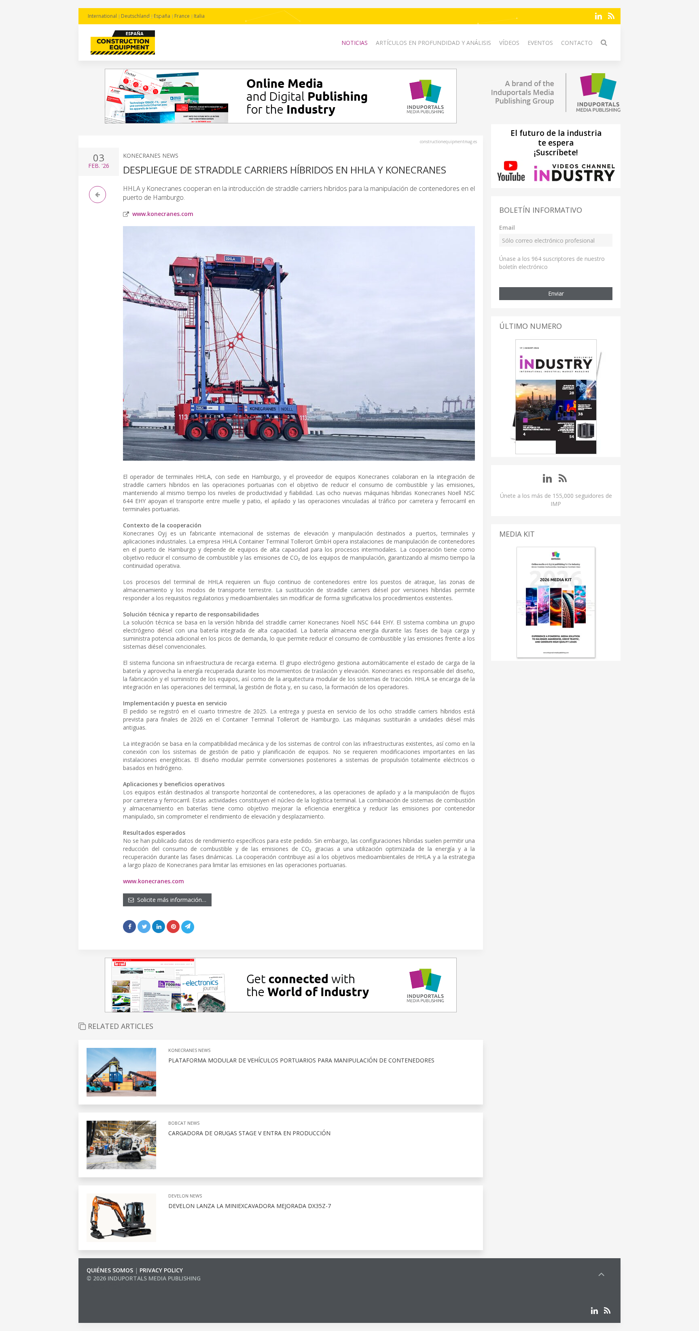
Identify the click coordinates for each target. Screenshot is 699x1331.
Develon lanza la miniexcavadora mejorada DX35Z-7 (249, 1206)
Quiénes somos (110, 1270)
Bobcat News (183, 1123)
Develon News (185, 1196)
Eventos (540, 43)
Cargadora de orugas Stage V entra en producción (249, 1133)
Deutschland (135, 16)
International (102, 16)
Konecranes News (150, 155)
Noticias (354, 43)
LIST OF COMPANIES (114, 1286)
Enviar (556, 293)
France (182, 16)
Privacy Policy (161, 1270)
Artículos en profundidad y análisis (433, 43)
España (162, 16)
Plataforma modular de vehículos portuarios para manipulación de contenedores (301, 1060)
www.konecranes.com (162, 214)
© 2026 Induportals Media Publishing (144, 1278)
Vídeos (509, 43)
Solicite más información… (170, 900)
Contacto (577, 43)
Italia (199, 16)
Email (507, 227)
